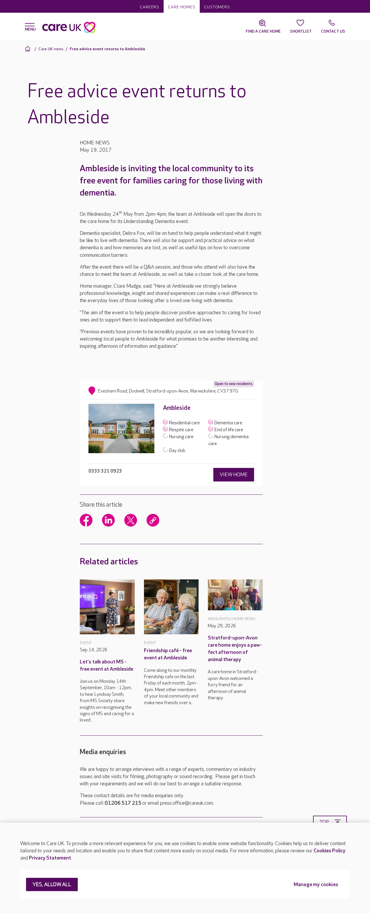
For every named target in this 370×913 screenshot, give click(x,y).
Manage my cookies (316, 885)
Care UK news (50, 49)
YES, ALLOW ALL (51, 885)
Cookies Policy (329, 851)
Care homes (181, 7)
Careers (149, 7)
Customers (217, 7)
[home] (28, 48)
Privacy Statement (50, 858)
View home (234, 475)
